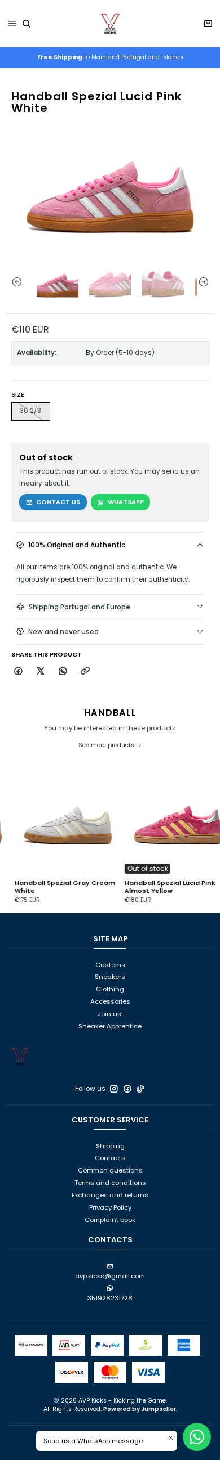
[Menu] (12, 24)
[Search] (26, 24)
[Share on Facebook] (19, 671)
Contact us (58, 501)
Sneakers (110, 976)
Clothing (110, 989)
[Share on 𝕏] (41, 671)
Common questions (110, 1170)
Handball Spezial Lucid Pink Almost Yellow (157, 887)
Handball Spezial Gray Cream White (52, 887)
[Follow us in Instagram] (113, 1088)
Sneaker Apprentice (110, 1026)
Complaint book (110, 1219)
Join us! (110, 1013)
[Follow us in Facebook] (127, 1088)
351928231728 (110, 1297)
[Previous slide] (14, 282)
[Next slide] (205, 282)
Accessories (110, 1001)
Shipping (110, 1146)
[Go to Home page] (110, 24)
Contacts (110, 1157)
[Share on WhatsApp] (63, 671)
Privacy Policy (110, 1207)
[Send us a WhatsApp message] (197, 1437)
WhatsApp (126, 501)
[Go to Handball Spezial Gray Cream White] (55, 820)
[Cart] (207, 24)
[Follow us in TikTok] (140, 1088)
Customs (110, 964)
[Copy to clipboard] (85, 671)
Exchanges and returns (110, 1195)
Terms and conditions (110, 1182)
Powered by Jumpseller (139, 1409)
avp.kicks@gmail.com (110, 1276)
